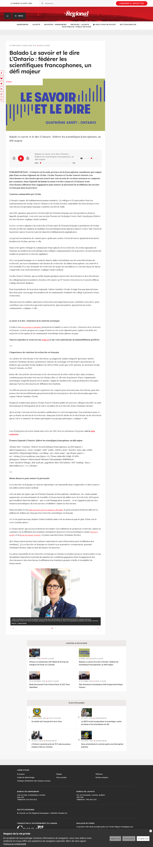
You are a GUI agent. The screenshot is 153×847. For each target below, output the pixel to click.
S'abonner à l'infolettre (132, 3)
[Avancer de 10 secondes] (28, 158)
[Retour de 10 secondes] (14, 158)
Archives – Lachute (79, 25)
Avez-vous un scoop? (105, 25)
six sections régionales (31, 327)
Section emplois (128, 25)
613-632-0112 (31, 800)
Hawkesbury (23, 25)
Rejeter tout (115, 838)
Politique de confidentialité (14, 844)
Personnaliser (129, 838)
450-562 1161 (91, 800)
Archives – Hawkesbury (55, 25)
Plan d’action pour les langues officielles (46, 510)
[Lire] (21, 158)
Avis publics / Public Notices (76, 27)
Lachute (36, 25)
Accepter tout (143, 838)
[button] (19, 16)
